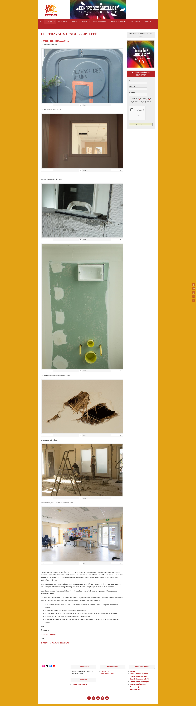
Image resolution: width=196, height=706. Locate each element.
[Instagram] (193, 296)
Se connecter (135, 689)
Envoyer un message (79, 684)
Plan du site (105, 671)
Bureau (132, 671)
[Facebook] (193, 284)
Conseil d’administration (139, 674)
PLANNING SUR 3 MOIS (49, 635)
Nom (131, 81)
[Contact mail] (193, 288)
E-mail (132, 92)
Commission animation (138, 676)
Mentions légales (107, 674)
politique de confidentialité (144, 99)
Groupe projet (135, 687)
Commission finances (138, 684)
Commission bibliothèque (139, 681)
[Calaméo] (193, 292)
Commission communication (140, 679)
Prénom (132, 86)
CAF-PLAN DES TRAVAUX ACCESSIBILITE (55, 643)
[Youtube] (193, 300)
